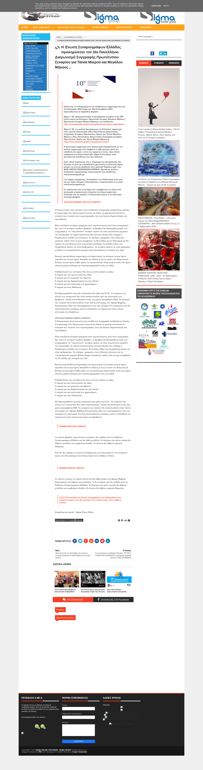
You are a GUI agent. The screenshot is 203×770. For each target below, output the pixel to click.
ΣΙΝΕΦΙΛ (29, 87)
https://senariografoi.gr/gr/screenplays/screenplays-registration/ (94, 124)
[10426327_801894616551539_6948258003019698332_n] (35, 173)
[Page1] (131, 24)
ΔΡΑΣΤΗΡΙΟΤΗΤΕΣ (124, 27)
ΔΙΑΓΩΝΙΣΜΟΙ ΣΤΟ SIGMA (73, 37)
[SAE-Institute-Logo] (31, 160)
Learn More (156, 6)
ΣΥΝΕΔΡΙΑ (29, 89)
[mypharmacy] (29, 151)
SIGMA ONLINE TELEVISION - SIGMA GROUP (53, 750)
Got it (166, 6)
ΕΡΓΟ (28, 73)
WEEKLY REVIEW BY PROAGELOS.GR (33, 57)
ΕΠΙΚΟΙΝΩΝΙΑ (145, 27)
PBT (40, 752)
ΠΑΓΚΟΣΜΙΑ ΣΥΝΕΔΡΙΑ (34, 79)
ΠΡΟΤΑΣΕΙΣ (30, 84)
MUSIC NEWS (30, 46)
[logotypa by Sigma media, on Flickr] (159, 359)
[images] (27, 132)
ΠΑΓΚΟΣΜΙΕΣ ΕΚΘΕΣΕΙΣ (34, 81)
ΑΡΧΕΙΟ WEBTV (31, 60)
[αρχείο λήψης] (29, 113)
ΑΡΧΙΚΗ (24, 27)
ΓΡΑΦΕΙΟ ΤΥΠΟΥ (32, 63)
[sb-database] (29, 122)
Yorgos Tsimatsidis (79, 752)
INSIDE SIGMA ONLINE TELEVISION (71, 27)
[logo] (26, 103)
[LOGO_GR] (28, 192)
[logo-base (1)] (29, 183)
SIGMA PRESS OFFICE (34, 53)
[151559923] (28, 208)
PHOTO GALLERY (32, 48)
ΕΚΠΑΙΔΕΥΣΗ (30, 71)
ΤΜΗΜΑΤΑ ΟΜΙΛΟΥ (100, 27)
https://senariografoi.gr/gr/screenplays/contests (86, 142)
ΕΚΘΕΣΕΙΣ (29, 68)
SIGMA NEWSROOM (33, 51)
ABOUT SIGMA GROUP (41, 27)
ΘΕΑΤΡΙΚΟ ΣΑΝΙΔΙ (32, 76)
